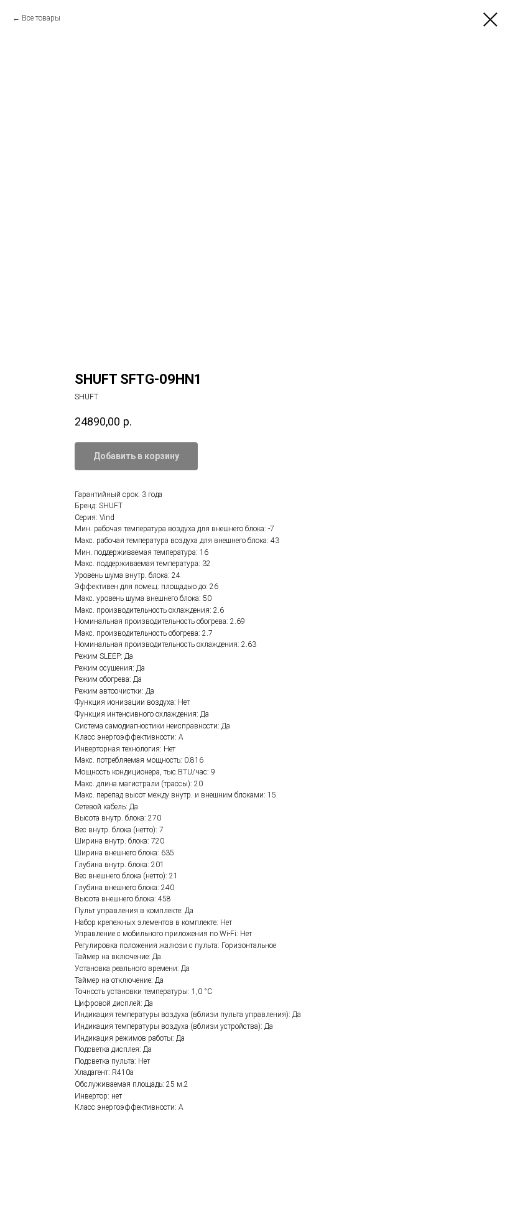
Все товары (41, 18)
